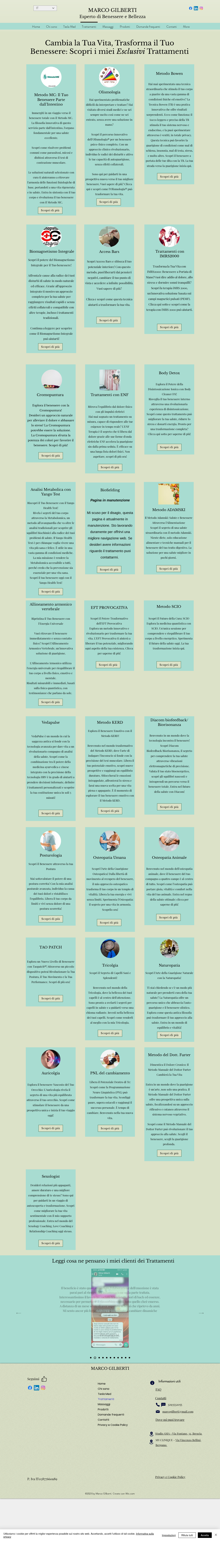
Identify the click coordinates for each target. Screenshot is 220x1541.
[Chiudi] (216, 1535)
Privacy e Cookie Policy (110, 1425)
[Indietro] (18, 1313)
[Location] (151, 1434)
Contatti (103, 1420)
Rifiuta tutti (187, 1535)
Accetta (205, 1535)
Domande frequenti (110, 1415)
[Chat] (163, 1404)
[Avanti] (201, 1313)
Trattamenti (106, 1399)
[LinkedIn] (196, 8)
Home (102, 1384)
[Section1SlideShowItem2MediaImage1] (95, 1358)
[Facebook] (191, 8)
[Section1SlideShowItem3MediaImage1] (103, 1357)
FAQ (158, 1389)
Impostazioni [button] (169, 1535)
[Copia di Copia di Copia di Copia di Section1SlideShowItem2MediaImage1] (118, 1357)
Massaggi (104, 1404)
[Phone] (158, 1404)
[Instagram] (201, 8)
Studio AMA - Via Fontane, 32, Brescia (178, 1433)
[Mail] (158, 1411)
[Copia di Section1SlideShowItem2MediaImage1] (106, 1357)
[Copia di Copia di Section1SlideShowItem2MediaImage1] (110, 1357)
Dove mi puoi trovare (170, 1420)
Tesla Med (104, 1394)
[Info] (152, 1383)
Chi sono (103, 1389)
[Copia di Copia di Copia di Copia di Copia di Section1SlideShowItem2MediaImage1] (122, 1357)
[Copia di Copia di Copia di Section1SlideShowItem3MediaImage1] (90, 1357)
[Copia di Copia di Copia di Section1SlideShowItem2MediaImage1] (114, 1357)
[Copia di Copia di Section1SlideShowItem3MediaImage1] (99, 1357)
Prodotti (103, 1409)
